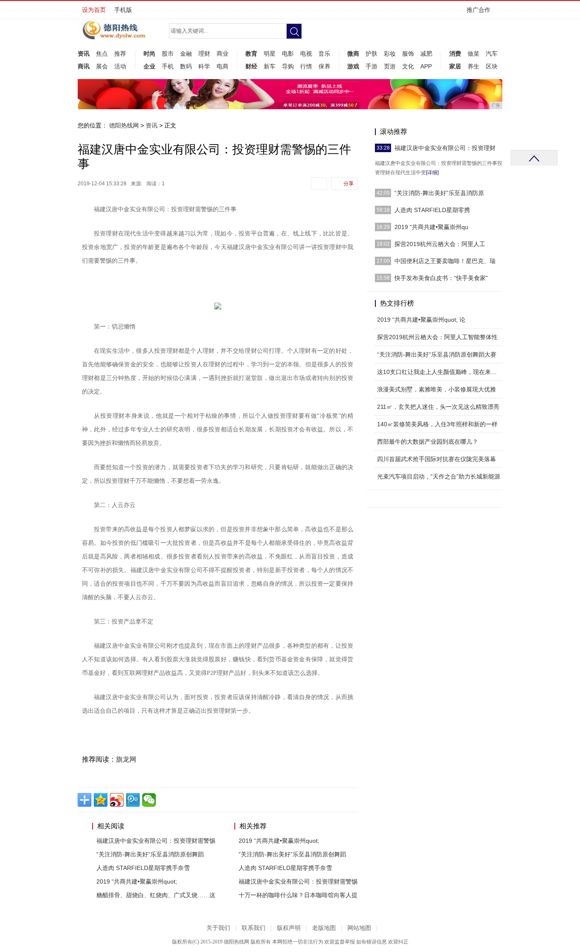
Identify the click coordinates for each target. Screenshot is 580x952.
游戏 (353, 66)
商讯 (84, 66)
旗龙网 (126, 759)
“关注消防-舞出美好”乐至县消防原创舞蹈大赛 (436, 354)
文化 (408, 66)
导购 (288, 66)
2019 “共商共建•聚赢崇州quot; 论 (421, 319)
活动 (120, 66)
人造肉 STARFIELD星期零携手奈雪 (143, 867)
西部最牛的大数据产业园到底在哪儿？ (427, 441)
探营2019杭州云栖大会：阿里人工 (439, 244)
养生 (473, 66)
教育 (251, 53)
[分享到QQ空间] (100, 800)
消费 (455, 53)
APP (426, 66)
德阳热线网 (124, 125)
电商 (222, 66)
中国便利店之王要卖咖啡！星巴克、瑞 (445, 261)
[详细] (432, 173)
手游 (371, 66)
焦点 (102, 53)
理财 (204, 53)
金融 (186, 53)
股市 (168, 53)
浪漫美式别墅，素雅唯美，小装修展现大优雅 (436, 389)
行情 (306, 66)
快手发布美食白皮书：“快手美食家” (441, 278)
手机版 (123, 9)
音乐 (324, 53)
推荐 (120, 53)
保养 (324, 66)
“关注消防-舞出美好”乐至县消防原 (439, 193)
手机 (168, 66)
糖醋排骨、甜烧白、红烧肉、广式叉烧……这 (155, 895)
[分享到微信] (149, 800)
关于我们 (218, 928)
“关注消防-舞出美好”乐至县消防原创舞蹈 (150, 854)
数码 (186, 66)
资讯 (84, 53)
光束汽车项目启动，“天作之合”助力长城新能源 (438, 476)
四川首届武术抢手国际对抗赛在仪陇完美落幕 (436, 459)
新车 (270, 66)
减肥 (426, 53)
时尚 (149, 53)
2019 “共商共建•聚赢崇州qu (431, 227)
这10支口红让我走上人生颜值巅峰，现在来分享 (440, 371)
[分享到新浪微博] (117, 800)
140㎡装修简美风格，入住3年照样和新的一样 (437, 424)
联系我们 (253, 928)
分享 (348, 184)
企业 (149, 66)
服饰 (408, 53)
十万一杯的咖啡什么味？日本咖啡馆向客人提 (298, 895)
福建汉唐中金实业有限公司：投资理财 (445, 147)
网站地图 (359, 928)
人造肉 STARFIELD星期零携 (432, 210)
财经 (251, 66)
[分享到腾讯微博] (133, 800)
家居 (455, 66)
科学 (204, 66)
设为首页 (94, 9)
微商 (353, 53)
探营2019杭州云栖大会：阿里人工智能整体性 (437, 337)
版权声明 (289, 928)
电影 (288, 53)
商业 (222, 53)
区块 (492, 66)
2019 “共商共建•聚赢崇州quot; (136, 881)
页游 (390, 66)
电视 (306, 53)
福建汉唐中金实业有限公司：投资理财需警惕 (155, 840)
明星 (270, 53)
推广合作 (478, 9)
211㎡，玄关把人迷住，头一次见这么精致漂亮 (438, 406)
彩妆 (390, 53)
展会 (102, 66)
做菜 (473, 53)
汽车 (492, 53)
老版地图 (324, 928)
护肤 (371, 53)
